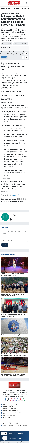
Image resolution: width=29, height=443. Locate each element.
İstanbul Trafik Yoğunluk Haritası (12, 410)
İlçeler (25, 425)
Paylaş (5, 57)
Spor (11, 424)
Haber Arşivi (6, 417)
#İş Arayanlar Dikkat (6, 43)
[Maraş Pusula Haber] (14, 3)
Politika (23, 8)
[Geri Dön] (4, 438)
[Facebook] (5, 399)
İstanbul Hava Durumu (9, 406)
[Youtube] (20, 399)
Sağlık (4, 425)
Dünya (19, 425)
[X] (8, 399)
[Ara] (26, 3)
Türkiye (16, 8)
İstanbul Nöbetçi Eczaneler (10, 405)
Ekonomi (5, 424)
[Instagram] (14, 399)
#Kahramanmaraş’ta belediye (21, 43)
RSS (4, 433)
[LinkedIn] (17, 399)
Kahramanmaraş (6, 8)
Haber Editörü (14, 216)
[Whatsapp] (23, 399)
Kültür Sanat (18, 424)
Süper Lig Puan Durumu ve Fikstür (12, 412)
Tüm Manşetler (7, 414)
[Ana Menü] (2, 3)
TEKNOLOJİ (12, 425)
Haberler (4, 13)
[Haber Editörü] (5, 217)
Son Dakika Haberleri (9, 415)
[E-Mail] (11, 219)
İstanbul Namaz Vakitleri (10, 408)
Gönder (4, 245)
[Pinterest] (11, 399)
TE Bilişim (18, 438)
